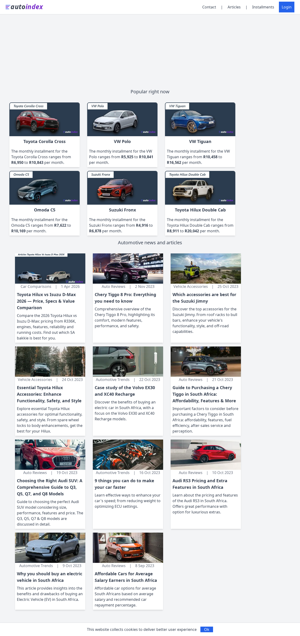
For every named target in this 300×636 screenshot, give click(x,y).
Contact (209, 7)
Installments (263, 7)
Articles (234, 7)
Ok (206, 629)
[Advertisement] (150, 49)
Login (287, 7)
